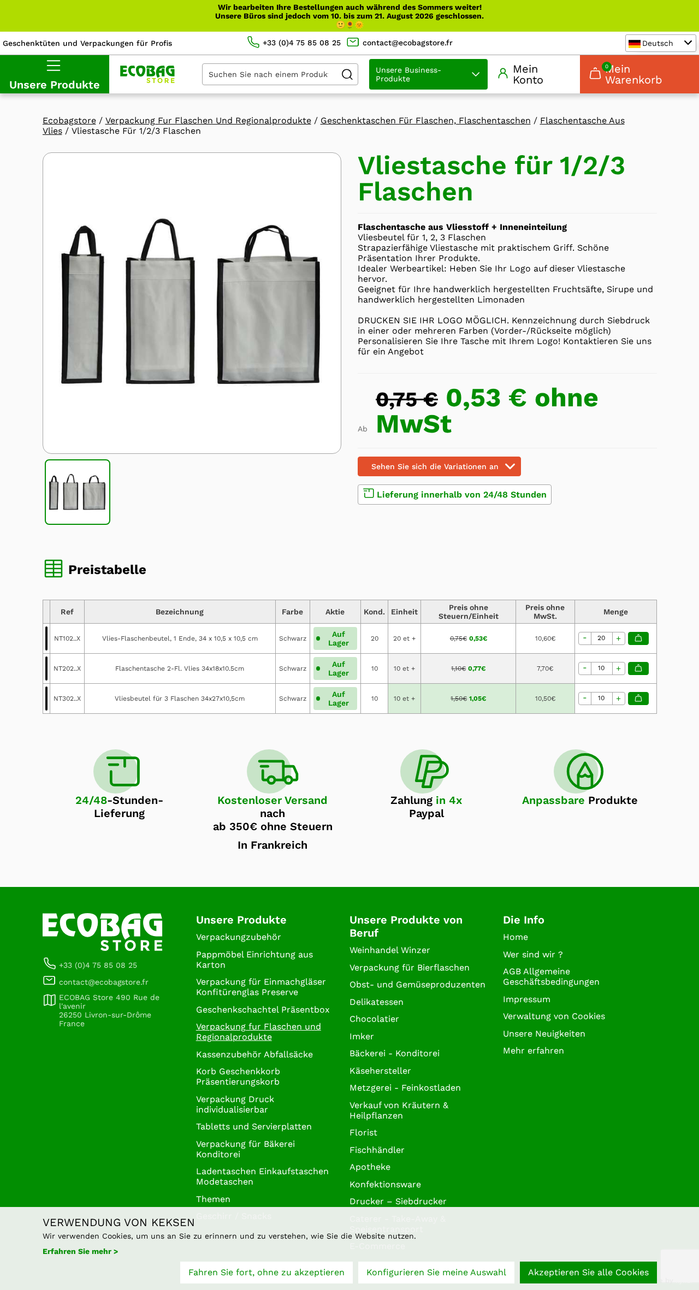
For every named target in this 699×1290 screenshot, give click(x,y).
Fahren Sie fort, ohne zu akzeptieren (266, 1272)
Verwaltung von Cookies (554, 1016)
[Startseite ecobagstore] (147, 74)
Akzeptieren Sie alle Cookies (588, 1272)
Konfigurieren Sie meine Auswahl (436, 1272)
